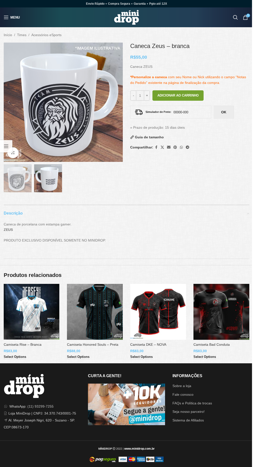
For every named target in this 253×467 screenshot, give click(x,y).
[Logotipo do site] (126, 17)
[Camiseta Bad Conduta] (221, 312)
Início (8, 35)
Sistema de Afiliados (188, 420)
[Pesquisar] (235, 17)
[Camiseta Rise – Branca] (32, 312)
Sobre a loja (181, 386)
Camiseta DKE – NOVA (148, 344)
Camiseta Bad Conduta (211, 344)
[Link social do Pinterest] (175, 147)
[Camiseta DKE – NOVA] (158, 312)
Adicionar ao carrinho (178, 95)
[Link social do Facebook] (156, 147)
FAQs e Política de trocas (192, 403)
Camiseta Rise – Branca (23, 344)
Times (21, 35)
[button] (9, 102)
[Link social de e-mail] (169, 147)
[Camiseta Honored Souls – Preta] (95, 312)
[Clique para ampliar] (13, 152)
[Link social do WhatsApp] (181, 147)
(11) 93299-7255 (40, 406)
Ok (223, 112)
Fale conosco (182, 394)
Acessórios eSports (46, 35)
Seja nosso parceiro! (188, 412)
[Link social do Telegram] (187, 147)
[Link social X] (162, 147)
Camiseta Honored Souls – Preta (92, 344)
